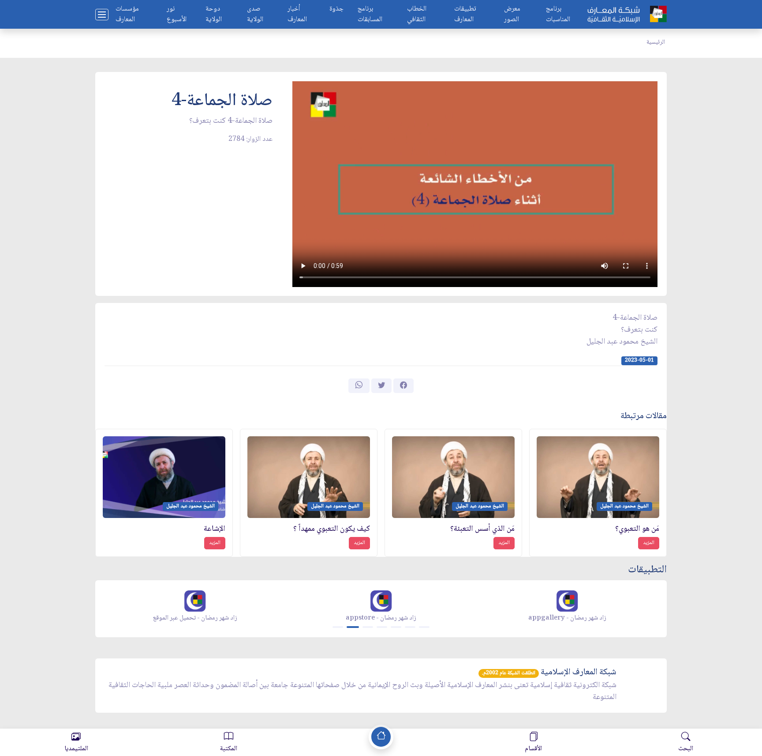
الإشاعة (214, 529)
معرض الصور (512, 14)
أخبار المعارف (297, 14)
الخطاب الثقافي (416, 14)
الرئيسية (655, 42)
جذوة (336, 9)
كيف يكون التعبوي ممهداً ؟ (331, 529)
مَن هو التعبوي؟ (637, 529)
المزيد (648, 543)
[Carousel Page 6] (410, 627)
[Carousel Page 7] (424, 627)
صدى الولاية (255, 14)
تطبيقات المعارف (465, 14)
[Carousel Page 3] (367, 627)
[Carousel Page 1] (337, 627)
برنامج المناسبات (558, 14)
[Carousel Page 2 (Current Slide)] (353, 627)
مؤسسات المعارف (127, 14)
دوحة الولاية (213, 14)
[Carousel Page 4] (382, 627)
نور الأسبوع (177, 14)
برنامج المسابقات (370, 14)
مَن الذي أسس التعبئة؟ (482, 529)
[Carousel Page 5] (396, 627)
